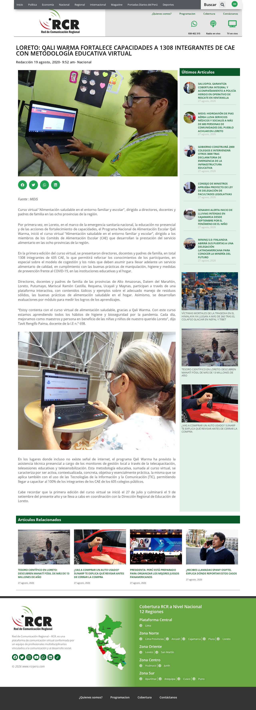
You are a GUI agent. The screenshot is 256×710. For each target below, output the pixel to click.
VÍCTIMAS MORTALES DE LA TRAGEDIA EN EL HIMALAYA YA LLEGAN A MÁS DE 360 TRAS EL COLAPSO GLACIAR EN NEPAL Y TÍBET (208, 316)
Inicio (20, 4)
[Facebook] (15, 657)
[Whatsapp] (43, 657)
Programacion (187, 13)
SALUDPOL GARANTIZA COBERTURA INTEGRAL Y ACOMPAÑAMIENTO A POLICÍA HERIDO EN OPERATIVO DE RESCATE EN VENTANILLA (217, 90)
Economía (48, 4)
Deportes (168, 4)
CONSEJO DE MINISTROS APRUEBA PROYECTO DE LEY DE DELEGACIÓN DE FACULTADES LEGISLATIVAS (215, 189)
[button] (222, 4)
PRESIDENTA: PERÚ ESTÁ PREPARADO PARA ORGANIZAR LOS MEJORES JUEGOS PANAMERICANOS (154, 573)
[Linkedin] (50, 657)
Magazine (116, 4)
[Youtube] (36, 657)
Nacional (64, 4)
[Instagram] (29, 657)
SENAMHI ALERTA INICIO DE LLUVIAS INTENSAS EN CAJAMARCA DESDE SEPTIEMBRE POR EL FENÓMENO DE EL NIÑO (215, 217)
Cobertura (209, 13)
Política (32, 4)
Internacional (98, 4)
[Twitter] (22, 657)
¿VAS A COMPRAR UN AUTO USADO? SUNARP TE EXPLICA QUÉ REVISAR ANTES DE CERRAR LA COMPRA (209, 428)
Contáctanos (230, 13)
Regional (80, 4)
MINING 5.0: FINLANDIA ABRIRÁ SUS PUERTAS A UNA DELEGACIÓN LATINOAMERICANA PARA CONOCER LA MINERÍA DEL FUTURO (215, 248)
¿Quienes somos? (161, 13)
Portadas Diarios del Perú (143, 4)
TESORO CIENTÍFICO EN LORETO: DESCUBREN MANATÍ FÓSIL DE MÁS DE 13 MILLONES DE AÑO (209, 372)
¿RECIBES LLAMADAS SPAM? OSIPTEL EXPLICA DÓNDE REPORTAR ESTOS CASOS (211, 571)
